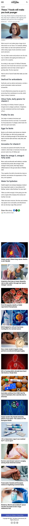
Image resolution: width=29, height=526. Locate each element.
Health (3, 7)
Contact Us (8, 515)
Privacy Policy (20, 515)
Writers (14, 515)
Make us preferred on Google (9, 212)
